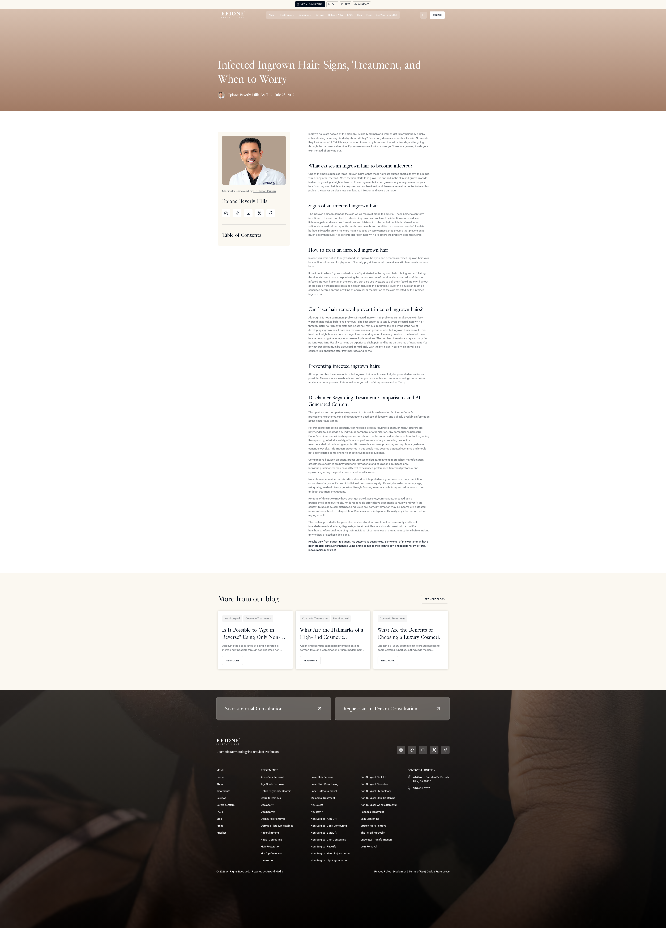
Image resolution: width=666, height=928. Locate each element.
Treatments (223, 791)
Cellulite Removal (271, 798)
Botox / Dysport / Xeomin (276, 791)
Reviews (221, 798)
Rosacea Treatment (372, 811)
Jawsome (267, 860)
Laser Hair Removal (322, 777)
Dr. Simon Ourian (264, 191)
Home (220, 777)
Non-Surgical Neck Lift (374, 777)
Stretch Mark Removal (374, 825)
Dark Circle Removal (273, 818)
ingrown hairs (356, 173)
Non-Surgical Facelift (323, 846)
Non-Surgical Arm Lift (323, 818)
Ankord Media (274, 871)
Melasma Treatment (323, 798)
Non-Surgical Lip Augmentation (329, 860)
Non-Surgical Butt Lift (323, 832)
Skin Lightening (370, 818)
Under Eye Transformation (376, 839)
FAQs (219, 811)
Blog (219, 818)
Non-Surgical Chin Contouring (328, 839)
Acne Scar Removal (272, 777)
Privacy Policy (382, 871)
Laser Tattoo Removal (324, 791)
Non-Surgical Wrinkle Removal (379, 805)
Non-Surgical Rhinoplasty (376, 791)
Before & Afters (225, 805)
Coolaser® (267, 805)
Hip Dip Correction (272, 853)
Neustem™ (317, 811)
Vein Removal (369, 846)
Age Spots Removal (272, 784)
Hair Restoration (270, 846)
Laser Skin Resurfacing (324, 784)
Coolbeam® (268, 811)
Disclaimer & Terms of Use (409, 871)
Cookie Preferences (438, 871)
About (220, 784)
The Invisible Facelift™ (374, 832)
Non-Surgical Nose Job (374, 784)
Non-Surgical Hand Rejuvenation (330, 853)
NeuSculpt (317, 805)
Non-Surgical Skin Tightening (378, 798)
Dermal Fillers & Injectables (277, 825)
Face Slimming (270, 832)
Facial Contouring (271, 839)
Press (219, 825)
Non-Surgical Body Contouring (329, 825)
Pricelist (221, 832)
